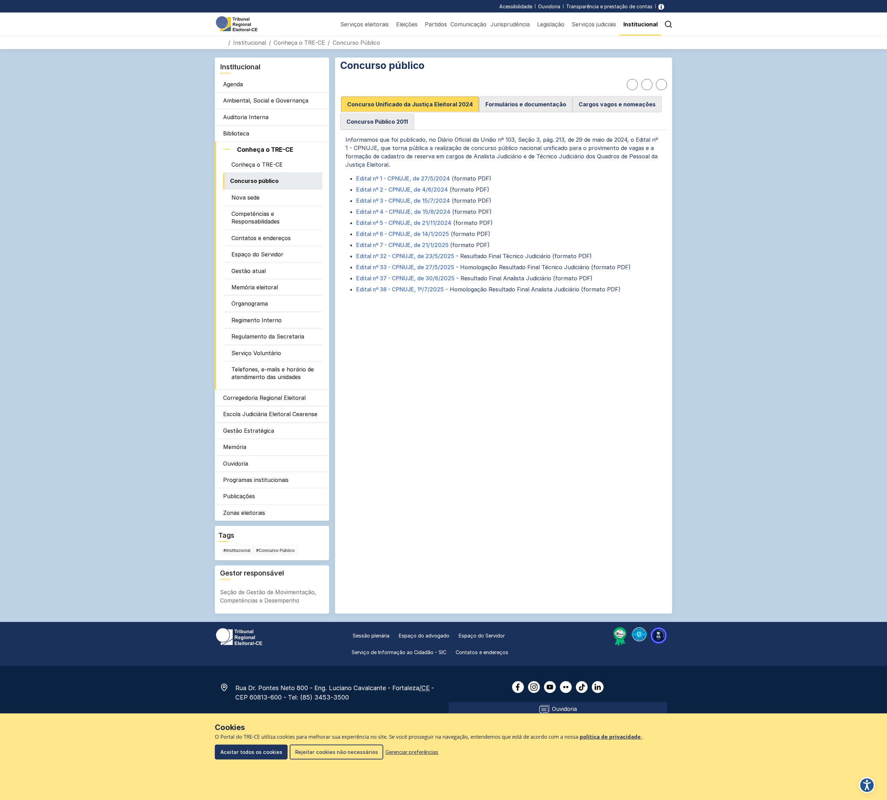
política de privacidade (611, 736)
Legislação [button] (550, 24)
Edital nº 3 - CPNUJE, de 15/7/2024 (403, 200)
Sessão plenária (371, 636)
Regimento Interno (256, 320)
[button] (668, 24)
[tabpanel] (503, 214)
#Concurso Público (275, 550)
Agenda (233, 84)
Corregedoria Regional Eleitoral (264, 397)
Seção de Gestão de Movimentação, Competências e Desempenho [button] (268, 596)
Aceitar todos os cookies (251, 752)
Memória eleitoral (254, 287)
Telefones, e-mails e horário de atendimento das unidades (272, 373)
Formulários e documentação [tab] (525, 104)
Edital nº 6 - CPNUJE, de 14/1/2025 (402, 233)
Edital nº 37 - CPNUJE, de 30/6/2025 (405, 278)
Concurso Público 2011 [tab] (377, 121)
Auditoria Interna (246, 117)
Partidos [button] (436, 24)
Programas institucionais (256, 479)
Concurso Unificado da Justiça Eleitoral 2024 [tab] (410, 104)
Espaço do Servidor (257, 254)
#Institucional (237, 550)
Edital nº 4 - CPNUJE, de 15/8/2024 (403, 211)
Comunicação (468, 24)
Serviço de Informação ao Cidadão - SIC (399, 652)
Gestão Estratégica (248, 430)
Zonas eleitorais (244, 512)
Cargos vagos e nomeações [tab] (617, 104)
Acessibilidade (515, 6)
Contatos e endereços (261, 238)
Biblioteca (236, 133)
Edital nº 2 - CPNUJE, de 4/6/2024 (402, 189)
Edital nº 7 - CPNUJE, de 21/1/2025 (403, 244)
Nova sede (245, 197)
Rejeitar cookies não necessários (336, 752)
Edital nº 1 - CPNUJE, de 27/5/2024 (403, 178)
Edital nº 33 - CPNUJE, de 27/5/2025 (405, 267)
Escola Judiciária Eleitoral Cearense (270, 414)
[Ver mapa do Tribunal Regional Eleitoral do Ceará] (227, 687)
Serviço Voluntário (256, 353)
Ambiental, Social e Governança (265, 100)
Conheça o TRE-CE (299, 42)
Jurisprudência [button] (510, 24)
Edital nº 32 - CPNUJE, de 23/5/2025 (405, 256)
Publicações (239, 496)
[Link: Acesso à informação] (661, 6)
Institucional (249, 42)
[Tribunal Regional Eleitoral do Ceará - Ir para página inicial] (236, 23)
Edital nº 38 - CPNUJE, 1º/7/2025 (400, 289)
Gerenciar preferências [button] (411, 752)
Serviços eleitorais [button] (364, 24)
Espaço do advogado (424, 636)
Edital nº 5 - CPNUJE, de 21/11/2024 (403, 222)
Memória (234, 446)
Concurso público (254, 180)
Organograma (249, 303)
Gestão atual (248, 270)
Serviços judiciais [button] (594, 24)
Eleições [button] (407, 24)
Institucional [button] (640, 24)
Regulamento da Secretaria (267, 336)
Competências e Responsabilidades (255, 217)
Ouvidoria (549, 6)
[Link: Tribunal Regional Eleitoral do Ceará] (239, 636)
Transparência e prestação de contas (609, 6)
